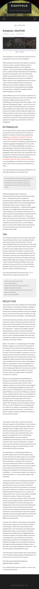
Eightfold (19, 5)
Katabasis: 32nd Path (14, 30)
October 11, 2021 (8, 34)
